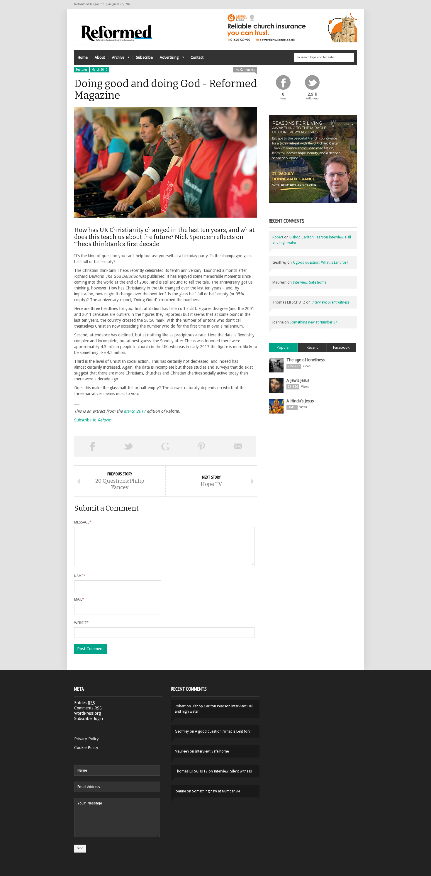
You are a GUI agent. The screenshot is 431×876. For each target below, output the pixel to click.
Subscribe (144, 57)
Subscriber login (88, 718)
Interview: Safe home (309, 282)
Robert (277, 237)
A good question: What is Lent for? (320, 262)
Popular (283, 347)
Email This (238, 446)
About (100, 57)
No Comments (245, 69)
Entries (84, 702)
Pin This (202, 446)
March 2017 (99, 69)
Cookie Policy (86, 747)
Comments (88, 708)
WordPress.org (87, 713)
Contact (197, 57)
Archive (116, 58)
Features (81, 69)
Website (81, 623)
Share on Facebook (92, 446)
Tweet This (129, 446)
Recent (312, 347)
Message (82, 522)
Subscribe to (92, 420)
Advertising (167, 58)
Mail (79, 599)
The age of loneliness (305, 359)
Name (79, 576)
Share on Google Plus (165, 446)
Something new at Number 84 (313, 322)
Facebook (341, 347)
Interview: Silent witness (330, 302)
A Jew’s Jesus (297, 380)
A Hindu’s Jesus (300, 401)
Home (83, 57)
